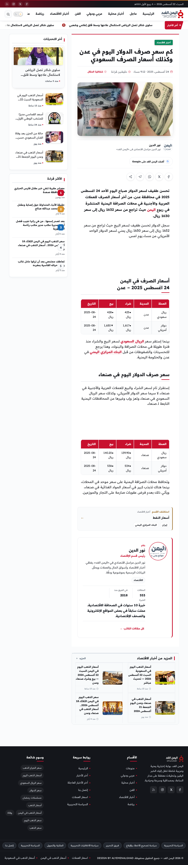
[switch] (18, 14)
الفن (78, 13)
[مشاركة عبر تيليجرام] (140, 177)
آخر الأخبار (82, 775)
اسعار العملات (80, 797)
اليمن (151, 210)
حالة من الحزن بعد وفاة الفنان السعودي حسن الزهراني (29, 137)
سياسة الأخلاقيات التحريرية (85, 845)
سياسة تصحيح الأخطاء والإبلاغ (141, 845)
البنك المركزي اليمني (106, 352)
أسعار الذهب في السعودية (20, 858)
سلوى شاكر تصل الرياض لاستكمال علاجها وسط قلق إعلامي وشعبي (110, 25)
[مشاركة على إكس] (159, 177)
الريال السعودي (132, 341)
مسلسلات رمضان (32, 797)
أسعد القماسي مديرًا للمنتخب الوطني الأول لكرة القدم (30, 118)
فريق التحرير (112, 845)
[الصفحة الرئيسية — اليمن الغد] (172, 14)
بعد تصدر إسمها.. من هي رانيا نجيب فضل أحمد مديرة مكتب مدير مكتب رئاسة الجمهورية (40, 224)
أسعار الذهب (34, 805)
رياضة (40, 13)
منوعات (130, 768)
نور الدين (155, 145)
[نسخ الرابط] (130, 177)
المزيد (82, 658)
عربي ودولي (94, 13)
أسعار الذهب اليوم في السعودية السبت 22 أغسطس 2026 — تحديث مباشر (139, 674)
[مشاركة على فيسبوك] (169, 177)
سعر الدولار (35, 790)
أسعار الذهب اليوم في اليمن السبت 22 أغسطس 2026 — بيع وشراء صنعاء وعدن (87, 674)
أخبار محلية (116, 13)
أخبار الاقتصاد (59, 13)
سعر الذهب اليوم (32, 820)
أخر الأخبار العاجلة (78, 782)
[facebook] (26, 4)
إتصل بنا (83, 790)
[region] (125, 317)
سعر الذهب (35, 827)
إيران (164, 525)
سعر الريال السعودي (30, 782)
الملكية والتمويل (55, 845)
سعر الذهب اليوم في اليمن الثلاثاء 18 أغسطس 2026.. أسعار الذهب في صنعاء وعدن (87, 705)
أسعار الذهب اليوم (32, 775)
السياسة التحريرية (77, 804)
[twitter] (20, 4)
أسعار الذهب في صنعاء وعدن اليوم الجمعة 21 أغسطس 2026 (140, 705)
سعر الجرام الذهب (32, 767)
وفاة (10, 812)
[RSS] (7, 4)
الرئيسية (148, 13)
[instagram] (13, 4)
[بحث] (8, 14)
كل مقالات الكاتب (132, 628)
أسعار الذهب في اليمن (29, 812)
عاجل (133, 13)
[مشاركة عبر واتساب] (150, 177)
